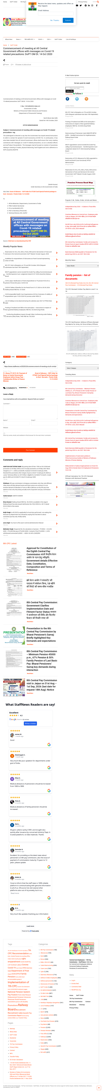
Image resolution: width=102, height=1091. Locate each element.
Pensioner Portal (13, 999)
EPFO (18, 974)
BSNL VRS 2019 (45, 962)
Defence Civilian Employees (49, 978)
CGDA (9, 959)
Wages (43, 1049)
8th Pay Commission (47, 950)
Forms (17, 977)
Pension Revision (46, 1030)
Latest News (69, 106)
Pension (43, 1027)
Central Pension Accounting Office (20, 956)
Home (71, 995)
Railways (43, 1037)
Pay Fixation (12, 995)
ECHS (14, 974)
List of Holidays (71, 39)
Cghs (42, 971)
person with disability (22, 1001)
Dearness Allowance (47, 974)
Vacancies (13, 1041)
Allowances (44, 953)
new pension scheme (47, 1015)
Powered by (69, 94)
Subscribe (69, 91)
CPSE (24, 968)
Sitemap (12, 1028)
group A (19, 979)
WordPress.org (76, 990)
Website (5, 427)
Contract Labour (16, 965)
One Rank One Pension (48, 1021)
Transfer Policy (22, 1018)
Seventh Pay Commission (48, 1046)
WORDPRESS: (23, 387)
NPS (11, 1053)
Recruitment (21, 1010)
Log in (73, 980)
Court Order (19, 968)
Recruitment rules (15, 1013)
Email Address (43, 10)
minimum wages (22, 989)
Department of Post (20, 971)
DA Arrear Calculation (16, 1059)
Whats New (8, 39)
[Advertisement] (30, 84)
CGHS (40, 39)
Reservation (44, 1040)
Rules (42, 1043)
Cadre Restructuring (47, 965)
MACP (42, 1012)
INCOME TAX (45, 996)
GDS (20, 977)
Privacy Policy (14, 1047)
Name (5, 420)
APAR (30, 953)
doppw (9, 974)
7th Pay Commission (16, 1044)
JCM (42, 999)
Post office (44, 1033)
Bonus (43, 959)
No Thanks (54, 20)
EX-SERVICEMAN (46, 990)
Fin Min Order (45, 993)
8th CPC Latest (10, 543)
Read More (30, 573)
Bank (42, 956)
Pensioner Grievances (24, 997)
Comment (6, 403)
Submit (68, 20)
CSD (48, 39)
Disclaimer (13, 1038)
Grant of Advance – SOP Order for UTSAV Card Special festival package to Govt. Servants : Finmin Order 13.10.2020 (45, 376)
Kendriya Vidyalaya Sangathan (50, 1002)
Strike (14, 1018)
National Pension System (19, 992)
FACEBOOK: (33, 387)
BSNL (9, 956)
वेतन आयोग (43, 1052)
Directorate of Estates (47, 984)
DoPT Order (58, 39)
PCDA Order (21, 995)
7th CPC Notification (13, 950)
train (17, 1018)
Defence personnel (46, 981)
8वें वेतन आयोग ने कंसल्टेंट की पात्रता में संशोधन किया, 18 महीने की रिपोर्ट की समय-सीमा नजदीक (41, 583)
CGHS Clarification (16, 959)
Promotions (13, 1005)
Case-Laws (44, 968)
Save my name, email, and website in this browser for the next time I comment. (27, 435)
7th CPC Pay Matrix (23, 950)
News (18, 39)
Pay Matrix (44, 1024)
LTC (42, 1009)
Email (33, 420)
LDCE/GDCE (14, 989)
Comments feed (76, 986)
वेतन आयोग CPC (29, 39)
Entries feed (75, 983)
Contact (12, 1050)
